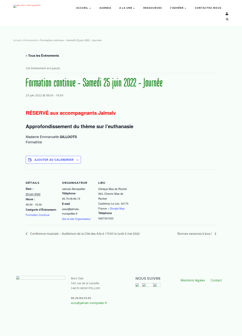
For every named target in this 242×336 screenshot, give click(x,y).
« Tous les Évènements (42, 55)
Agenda (105, 7)
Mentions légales (193, 280)
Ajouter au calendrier (54, 160)
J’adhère (177, 7)
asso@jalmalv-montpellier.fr (89, 303)
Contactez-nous (208, 7)
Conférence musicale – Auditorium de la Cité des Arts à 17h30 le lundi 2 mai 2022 (84, 233)
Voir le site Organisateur (76, 219)
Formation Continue (38, 215)
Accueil (82, 7)
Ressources (152, 7)
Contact (216, 280)
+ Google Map (116, 208)
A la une (125, 7)
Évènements (30, 40)
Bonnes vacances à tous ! (195, 233)
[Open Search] (227, 19)
